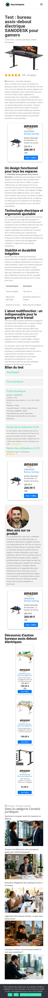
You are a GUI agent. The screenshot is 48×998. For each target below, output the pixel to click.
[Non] (45, 991)
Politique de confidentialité (30, 995)
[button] (18, 81)
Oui (10, 995)
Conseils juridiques (23, 40)
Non (16, 995)
